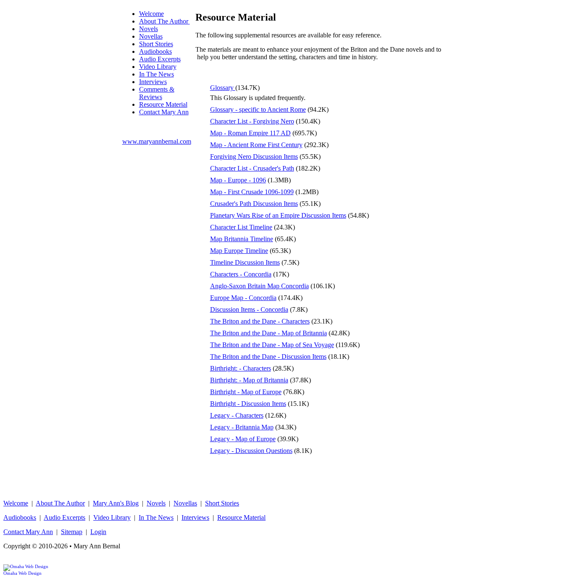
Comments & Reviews (156, 93)
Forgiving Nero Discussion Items (254, 156)
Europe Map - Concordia (243, 297)
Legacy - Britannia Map (242, 427)
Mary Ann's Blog (116, 503)
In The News (156, 74)
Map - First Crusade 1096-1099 (252, 191)
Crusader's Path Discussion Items (254, 203)
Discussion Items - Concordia (249, 309)
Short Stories (156, 43)
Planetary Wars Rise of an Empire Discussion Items (278, 215)
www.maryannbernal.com (156, 141)
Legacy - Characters (236, 415)
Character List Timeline (241, 227)
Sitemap (71, 531)
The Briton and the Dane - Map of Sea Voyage (272, 344)
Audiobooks (155, 51)
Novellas (151, 36)
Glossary (222, 87)
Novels (148, 28)
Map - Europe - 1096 (238, 180)
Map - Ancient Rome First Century (256, 144)
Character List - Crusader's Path (252, 168)
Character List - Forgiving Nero (252, 121)
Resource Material (163, 104)
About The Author (164, 21)
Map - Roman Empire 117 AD (250, 133)
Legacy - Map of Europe (243, 438)
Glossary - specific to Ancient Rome (258, 109)
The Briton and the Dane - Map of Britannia (268, 333)
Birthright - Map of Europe (246, 391)
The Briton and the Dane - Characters (260, 321)
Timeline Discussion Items (245, 262)
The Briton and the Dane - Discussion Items (268, 356)
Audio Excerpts (160, 59)
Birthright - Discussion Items (248, 403)
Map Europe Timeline (239, 250)
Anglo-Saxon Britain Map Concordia (259, 286)
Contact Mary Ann (164, 112)
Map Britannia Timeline (241, 238)
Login (98, 531)
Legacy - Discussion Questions (251, 450)
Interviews (153, 81)
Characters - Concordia (240, 274)
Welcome (151, 13)
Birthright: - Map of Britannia (249, 380)
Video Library (157, 66)
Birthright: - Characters (240, 368)
